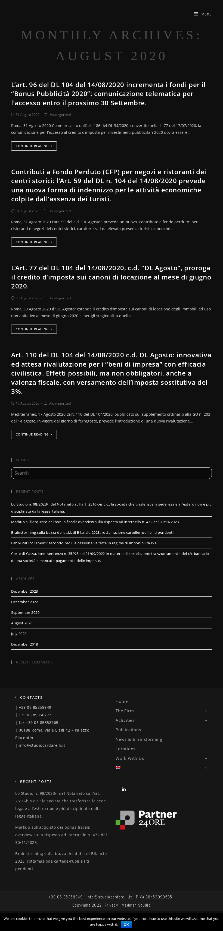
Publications (128, 729)
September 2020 (25, 612)
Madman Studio (136, 905)
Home (122, 701)
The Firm (125, 710)
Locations (125, 748)
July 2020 (19, 633)
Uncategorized (59, 114)
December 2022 (24, 601)
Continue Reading (32, 146)
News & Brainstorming (139, 739)
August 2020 (22, 623)
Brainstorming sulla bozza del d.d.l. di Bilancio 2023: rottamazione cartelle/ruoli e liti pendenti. (93, 532)
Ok (126, 925)
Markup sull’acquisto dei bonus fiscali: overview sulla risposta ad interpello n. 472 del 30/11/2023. (95, 521)
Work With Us (130, 758)
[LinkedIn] (123, 788)
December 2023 (24, 591)
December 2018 (24, 644)
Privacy (111, 905)
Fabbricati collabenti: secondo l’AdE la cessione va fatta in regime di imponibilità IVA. (84, 543)
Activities (125, 720)
